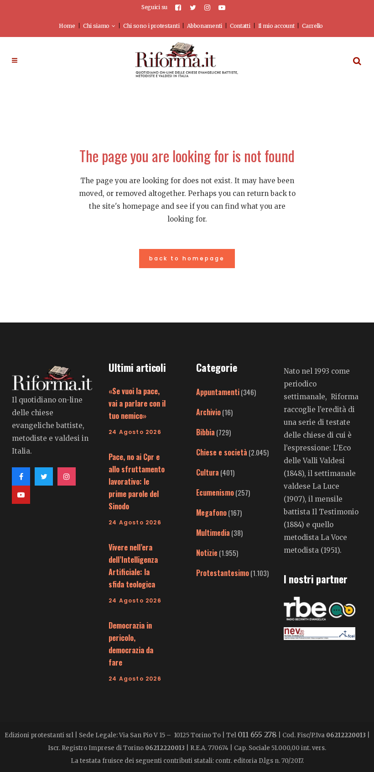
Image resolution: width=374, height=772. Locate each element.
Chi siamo (96, 25)
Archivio (208, 412)
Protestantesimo (222, 572)
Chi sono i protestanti (151, 25)
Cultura (207, 472)
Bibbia (205, 432)
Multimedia (213, 532)
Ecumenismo (215, 492)
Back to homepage (187, 258)
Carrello (312, 25)
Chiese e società (221, 452)
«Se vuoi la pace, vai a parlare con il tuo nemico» (137, 403)
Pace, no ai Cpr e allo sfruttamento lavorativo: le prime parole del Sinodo (137, 481)
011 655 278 (257, 734)
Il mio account (276, 25)
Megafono (211, 512)
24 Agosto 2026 (135, 432)
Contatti (240, 25)
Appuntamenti (217, 391)
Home (67, 25)
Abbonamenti (204, 25)
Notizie (207, 552)
